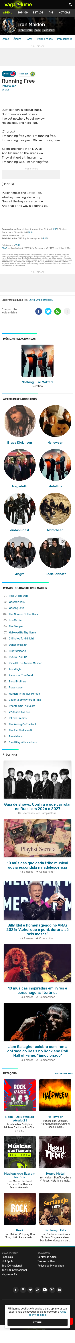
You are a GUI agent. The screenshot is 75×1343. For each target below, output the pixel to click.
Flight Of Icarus (17, 651)
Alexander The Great (21, 675)
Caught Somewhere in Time (25, 699)
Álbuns (17, 39)
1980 (17, 245)
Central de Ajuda (47, 1257)
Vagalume (18, 4)
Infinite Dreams (18, 718)
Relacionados (45, 39)
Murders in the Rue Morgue (24, 693)
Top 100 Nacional (12, 1265)
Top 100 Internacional (14, 1270)
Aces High (15, 669)
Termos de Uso (46, 1261)
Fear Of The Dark (18, 595)
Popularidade (64, 39)
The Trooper (16, 626)
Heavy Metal (25, 30)
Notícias (64, 12)
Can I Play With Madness (23, 742)
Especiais (7, 1257)
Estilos (38, 12)
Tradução (23, 73)
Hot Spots (7, 1261)
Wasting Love (16, 608)
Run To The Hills (18, 657)
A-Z (51, 12)
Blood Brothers (17, 681)
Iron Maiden (31, 24)
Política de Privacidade (51, 1265)
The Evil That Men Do (21, 730)
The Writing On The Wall (22, 724)
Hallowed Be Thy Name (22, 632)
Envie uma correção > (41, 299)
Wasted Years (17, 602)
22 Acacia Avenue (19, 712)
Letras (5, 39)
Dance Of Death (18, 644)
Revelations (16, 736)
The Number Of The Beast (24, 614)
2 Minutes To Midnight (21, 638)
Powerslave (16, 687)
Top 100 (23, 12)
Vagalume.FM (63, 1073)
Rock (37, 30)
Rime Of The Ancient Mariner (25, 663)
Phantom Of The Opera (22, 706)
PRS (55, 229)
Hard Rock (48, 30)
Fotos (29, 39)
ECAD (4, 248)
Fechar (37, 1322)
